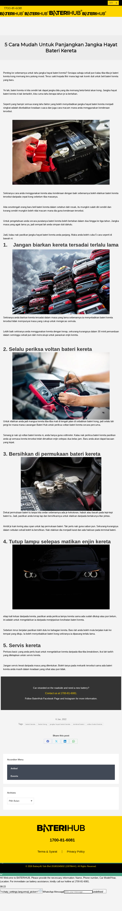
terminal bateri (78, 724)
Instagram (70, 698)
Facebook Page (51, 698)
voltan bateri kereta (94, 724)
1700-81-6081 (13, 8)
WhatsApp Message (53, 891)
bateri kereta (30, 724)
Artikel (14, 768)
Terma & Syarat (47, 851)
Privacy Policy (76, 851)
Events (14, 776)
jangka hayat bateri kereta (60, 724)
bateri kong (42, 724)
